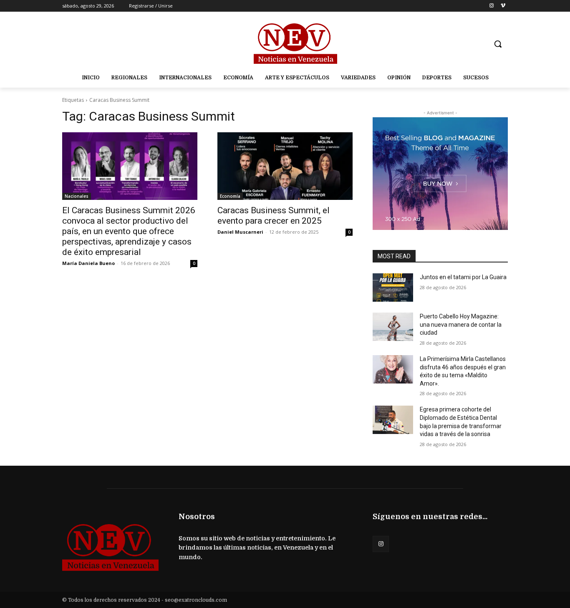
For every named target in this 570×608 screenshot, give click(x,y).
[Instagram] (491, 6)
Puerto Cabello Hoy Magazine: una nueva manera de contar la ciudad (461, 324)
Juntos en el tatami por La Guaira (463, 277)
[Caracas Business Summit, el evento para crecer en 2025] (285, 166)
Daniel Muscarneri (240, 232)
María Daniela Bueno (88, 263)
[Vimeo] (503, 6)
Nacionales (76, 196)
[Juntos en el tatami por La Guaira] (393, 287)
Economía (230, 196)
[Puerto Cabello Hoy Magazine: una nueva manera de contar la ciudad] (393, 327)
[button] (498, 44)
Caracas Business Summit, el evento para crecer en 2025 (273, 215)
